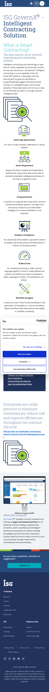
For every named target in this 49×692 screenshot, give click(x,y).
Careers (6, 601)
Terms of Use (24, 648)
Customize (23, 362)
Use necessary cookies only (24, 369)
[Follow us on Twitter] (9, 658)
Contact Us (24, 566)
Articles (29, 627)
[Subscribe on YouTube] (18, 658)
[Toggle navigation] (42, 3)
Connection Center (33, 631)
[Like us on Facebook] (5, 658)
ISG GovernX (8, 519)
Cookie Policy (39, 648)
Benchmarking (8, 636)
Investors (6, 606)
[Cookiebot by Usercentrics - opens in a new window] (36, 321)
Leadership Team (9, 610)
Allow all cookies (24, 354)
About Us (6, 597)
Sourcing (6, 631)
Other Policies (13, 652)
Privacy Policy (9, 648)
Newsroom (7, 614)
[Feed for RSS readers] (23, 658)
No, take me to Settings (32, 347)
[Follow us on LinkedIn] (14, 658)
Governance (7, 627)
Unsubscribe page (32, 636)
